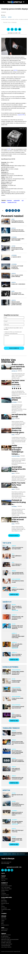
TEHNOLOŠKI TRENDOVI (11, 728)
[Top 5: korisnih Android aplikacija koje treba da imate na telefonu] (7, 572)
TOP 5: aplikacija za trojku (16, 556)
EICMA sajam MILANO (5, 937)
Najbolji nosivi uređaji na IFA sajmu (18, 589)
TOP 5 (13, 554)
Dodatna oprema (5, 894)
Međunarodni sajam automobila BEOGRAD (9, 939)
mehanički (17, 200)
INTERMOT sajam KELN (6, 942)
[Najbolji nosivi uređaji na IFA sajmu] (7, 589)
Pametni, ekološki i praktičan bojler (16, 681)
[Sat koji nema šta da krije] (6, 416)
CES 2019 (13, 624)
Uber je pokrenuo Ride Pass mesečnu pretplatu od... (18, 743)
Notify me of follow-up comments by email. (13, 331)
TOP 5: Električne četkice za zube (18, 581)
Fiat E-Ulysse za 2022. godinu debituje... (17, 275)
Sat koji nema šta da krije (19, 415)
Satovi (9, 17)
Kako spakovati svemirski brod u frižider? (16, 770)
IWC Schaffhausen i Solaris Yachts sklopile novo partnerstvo (17, 752)
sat (23, 200)
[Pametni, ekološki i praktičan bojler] (7, 681)
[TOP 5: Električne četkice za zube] (7, 581)
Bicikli (13, 434)
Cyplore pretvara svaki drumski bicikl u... (19, 519)
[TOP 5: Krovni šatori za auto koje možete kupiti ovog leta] (7, 547)
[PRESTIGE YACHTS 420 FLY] (7, 795)
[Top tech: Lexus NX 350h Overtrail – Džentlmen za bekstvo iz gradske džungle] (6, 382)
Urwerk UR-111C (21, 114)
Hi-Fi (2, 904)
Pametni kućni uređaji (5, 909)
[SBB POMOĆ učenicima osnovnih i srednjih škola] (7, 760)
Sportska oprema (16, 456)
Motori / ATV (3, 919)
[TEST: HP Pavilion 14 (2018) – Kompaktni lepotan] (7, 606)
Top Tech (14, 386)
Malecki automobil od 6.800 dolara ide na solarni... (17, 814)
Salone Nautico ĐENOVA (6, 947)
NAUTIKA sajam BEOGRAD (6, 944)
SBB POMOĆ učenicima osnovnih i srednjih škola (18, 760)
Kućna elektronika (16, 579)
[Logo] (14, 2)
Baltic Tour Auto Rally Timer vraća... (18, 485)
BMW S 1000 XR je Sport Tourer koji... (17, 831)
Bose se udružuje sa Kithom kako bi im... (17, 655)
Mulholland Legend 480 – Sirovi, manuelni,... (18, 239)
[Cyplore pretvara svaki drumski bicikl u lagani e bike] (6, 519)
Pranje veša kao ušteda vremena (17, 698)
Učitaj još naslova (13, 535)
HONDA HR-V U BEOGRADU (18, 284)
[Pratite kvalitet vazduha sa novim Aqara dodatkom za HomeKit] (7, 671)
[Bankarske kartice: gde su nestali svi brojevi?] (7, 777)
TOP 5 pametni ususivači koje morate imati (18, 707)
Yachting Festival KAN (5, 945)
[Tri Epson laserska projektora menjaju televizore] (7, 689)
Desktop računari (5, 890)
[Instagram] (12, 29)
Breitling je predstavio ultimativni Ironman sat (17, 221)
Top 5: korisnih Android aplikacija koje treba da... (18, 573)
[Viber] (18, 210)
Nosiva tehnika (4, 884)
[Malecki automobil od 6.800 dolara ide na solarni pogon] (7, 812)
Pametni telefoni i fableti (6, 885)
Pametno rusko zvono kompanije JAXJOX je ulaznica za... (17, 627)
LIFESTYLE (6, 790)
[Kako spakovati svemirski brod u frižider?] (7, 768)
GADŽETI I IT (7, 602)
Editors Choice (4, 878)
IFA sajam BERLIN (4, 936)
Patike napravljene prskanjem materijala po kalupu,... (17, 449)
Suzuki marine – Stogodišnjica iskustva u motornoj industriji (18, 804)
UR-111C (15, 70)
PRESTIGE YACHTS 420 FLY (17, 795)
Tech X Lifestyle (7, 859)
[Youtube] (19, 29)
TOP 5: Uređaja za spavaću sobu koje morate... (16, 716)
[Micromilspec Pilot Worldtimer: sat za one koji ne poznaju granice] (5, 293)
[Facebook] (8, 29)
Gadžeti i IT (14, 587)
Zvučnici (3, 906)
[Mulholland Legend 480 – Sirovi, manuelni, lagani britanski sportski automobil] (5, 239)
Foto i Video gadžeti (5, 887)
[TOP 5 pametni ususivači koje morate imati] (7, 706)
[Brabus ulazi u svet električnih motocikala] (6, 366)
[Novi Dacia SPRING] (6, 400)
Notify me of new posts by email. (11, 333)
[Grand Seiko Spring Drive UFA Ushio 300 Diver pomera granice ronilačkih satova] (6, 469)
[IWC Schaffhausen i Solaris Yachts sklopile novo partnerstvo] (7, 751)
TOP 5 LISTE (7, 543)
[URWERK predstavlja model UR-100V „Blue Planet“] (7, 839)
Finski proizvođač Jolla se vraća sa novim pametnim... (17, 618)
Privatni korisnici (4, 929)
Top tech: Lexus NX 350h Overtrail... (18, 382)
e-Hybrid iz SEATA (16, 257)
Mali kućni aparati (5, 903)
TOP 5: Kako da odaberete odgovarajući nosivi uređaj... (18, 636)
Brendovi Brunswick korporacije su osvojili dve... (17, 249)
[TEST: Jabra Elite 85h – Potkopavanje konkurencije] (7, 644)
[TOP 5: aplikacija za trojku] (7, 556)
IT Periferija (3, 893)
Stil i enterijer (4, 908)
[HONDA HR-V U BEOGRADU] (5, 284)
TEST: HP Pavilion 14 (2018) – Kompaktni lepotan (17, 608)
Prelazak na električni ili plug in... (19, 502)
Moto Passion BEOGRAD (6, 940)
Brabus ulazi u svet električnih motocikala (18, 366)
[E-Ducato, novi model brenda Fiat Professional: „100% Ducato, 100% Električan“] (5, 266)
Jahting (13, 246)
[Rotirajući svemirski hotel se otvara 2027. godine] (7, 732)
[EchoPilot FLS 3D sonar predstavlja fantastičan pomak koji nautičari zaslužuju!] (5, 230)
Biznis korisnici (4, 930)
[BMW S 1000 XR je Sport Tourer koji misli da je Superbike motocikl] (7, 830)
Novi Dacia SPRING (16, 399)
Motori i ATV (14, 371)
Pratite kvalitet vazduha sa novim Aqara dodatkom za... (18, 673)
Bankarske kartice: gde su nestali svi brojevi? (17, 778)
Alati (2, 911)
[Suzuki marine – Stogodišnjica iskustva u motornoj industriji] (7, 803)
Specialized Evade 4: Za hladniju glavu (18, 430)
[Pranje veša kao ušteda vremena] (7, 698)
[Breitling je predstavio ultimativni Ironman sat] (5, 221)
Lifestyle (3, 17)
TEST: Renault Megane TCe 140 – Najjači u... (17, 822)
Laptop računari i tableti (6, 888)
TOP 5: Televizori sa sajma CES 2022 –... (16, 564)
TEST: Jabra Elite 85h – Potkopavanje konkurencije (17, 645)
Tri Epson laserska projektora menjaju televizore (16, 690)
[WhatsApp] (12, 210)
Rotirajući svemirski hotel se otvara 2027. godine (17, 734)
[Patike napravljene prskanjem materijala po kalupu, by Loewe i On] (6, 447)
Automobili (14, 237)
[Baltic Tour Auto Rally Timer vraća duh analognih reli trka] (6, 485)
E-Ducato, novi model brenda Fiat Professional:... (17, 267)
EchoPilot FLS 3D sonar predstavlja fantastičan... (18, 230)
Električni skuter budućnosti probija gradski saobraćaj (16, 303)
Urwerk (3, 202)
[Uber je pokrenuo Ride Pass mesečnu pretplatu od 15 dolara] (7, 742)
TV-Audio (3, 898)
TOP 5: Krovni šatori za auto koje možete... (17, 548)
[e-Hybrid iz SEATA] (5, 257)
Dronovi (3, 891)
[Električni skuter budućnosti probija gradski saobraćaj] (5, 302)
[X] (15, 29)
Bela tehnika (4, 900)
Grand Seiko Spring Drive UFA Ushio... (19, 469)
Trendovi (14, 570)
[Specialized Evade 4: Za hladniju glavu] (6, 430)
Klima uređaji (4, 901)
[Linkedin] (15, 210)
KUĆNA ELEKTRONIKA (10, 667)
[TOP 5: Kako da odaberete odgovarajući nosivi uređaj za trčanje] (7, 635)
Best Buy (14, 604)
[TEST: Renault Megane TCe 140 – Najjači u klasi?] (7, 821)
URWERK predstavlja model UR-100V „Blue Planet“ (17, 840)
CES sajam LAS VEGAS (6, 934)
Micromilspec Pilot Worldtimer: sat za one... (17, 293)
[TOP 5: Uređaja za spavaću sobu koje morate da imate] (7, 715)
